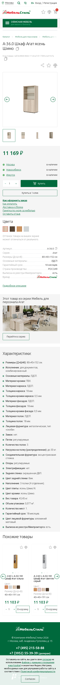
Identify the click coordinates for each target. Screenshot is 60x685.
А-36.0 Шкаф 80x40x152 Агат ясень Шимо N (5, 229)
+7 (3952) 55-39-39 (30, 653)
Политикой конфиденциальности (38, 671)
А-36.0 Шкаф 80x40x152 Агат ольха (19, 229)
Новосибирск (13, 169)
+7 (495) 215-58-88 (30, 648)
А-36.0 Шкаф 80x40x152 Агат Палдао (12, 229)
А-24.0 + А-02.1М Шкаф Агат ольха (14, 577)
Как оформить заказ (15, 200)
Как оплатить (10, 203)
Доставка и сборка (13, 207)
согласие (46, 659)
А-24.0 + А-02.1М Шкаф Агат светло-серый (44, 578)
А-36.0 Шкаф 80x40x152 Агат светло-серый (26, 229)
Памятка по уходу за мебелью (19, 210)
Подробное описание (14, 285)
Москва (10, 164)
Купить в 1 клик (30, 193)
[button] (7, 99)
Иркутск (10, 175)
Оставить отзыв (11, 214)
